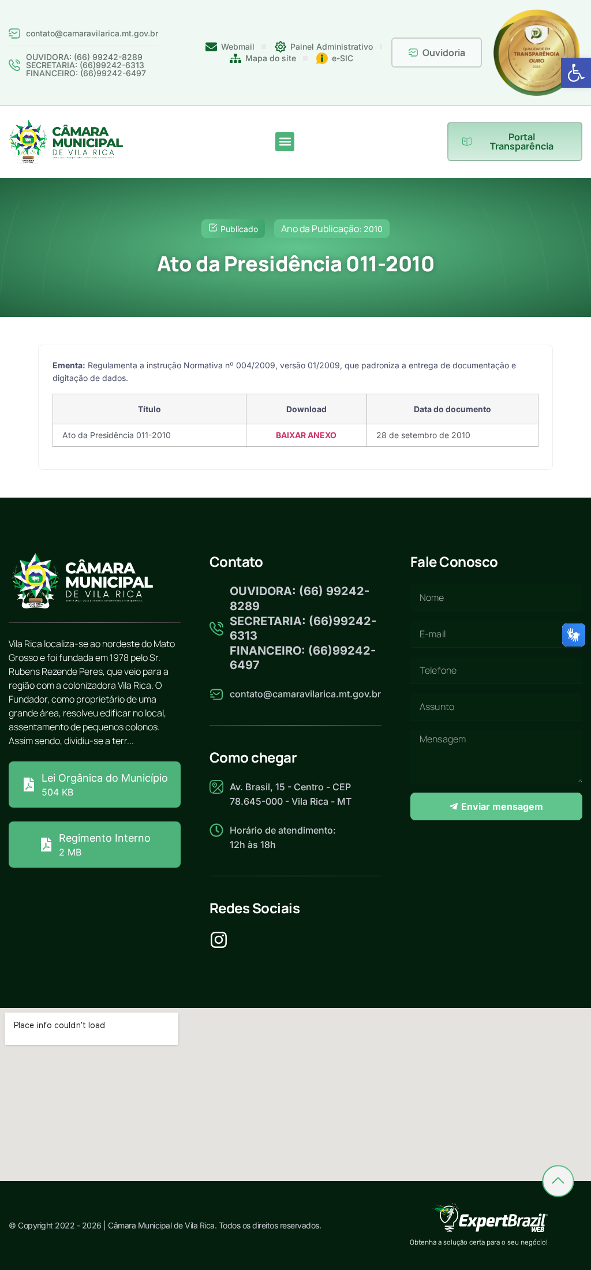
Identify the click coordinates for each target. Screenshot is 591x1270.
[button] (576, 73)
